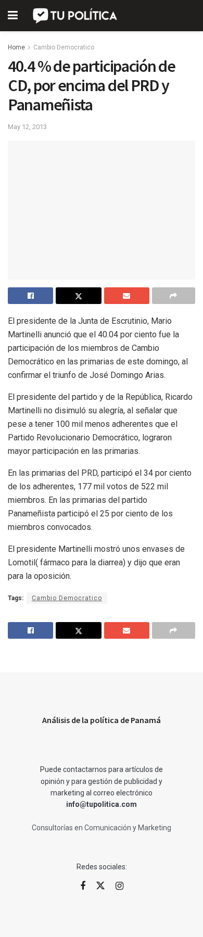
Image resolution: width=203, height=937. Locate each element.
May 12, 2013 (27, 127)
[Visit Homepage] (75, 15)
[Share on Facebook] (30, 295)
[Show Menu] (13, 15)
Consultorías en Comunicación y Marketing (101, 828)
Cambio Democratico (63, 47)
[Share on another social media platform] (173, 295)
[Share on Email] (126, 295)
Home (16, 47)
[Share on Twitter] (78, 295)
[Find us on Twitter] (100, 886)
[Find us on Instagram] (119, 886)
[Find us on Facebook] (82, 886)
